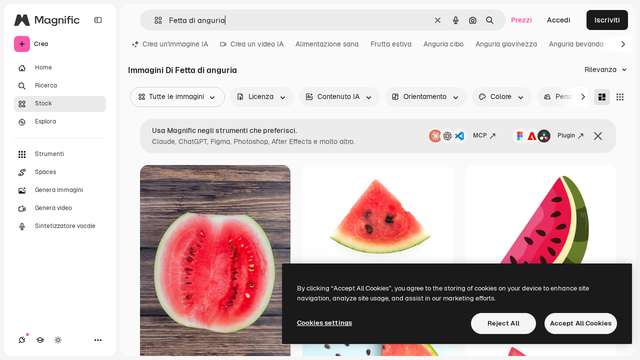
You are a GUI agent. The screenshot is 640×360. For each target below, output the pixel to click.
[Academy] (40, 340)
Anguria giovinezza (506, 44)
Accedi (558, 20)
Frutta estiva (391, 44)
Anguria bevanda (576, 44)
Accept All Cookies (581, 323)
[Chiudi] (598, 136)
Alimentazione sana (327, 44)
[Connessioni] (22, 340)
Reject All (504, 323)
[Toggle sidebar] (98, 20)
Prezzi (521, 20)
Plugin (566, 136)
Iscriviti (607, 20)
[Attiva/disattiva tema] (58, 340)
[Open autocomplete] (154, 20)
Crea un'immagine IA (175, 44)
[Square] (620, 97)
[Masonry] (602, 97)
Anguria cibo (444, 44)
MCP (480, 136)
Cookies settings (324, 322)
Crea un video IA (257, 44)
